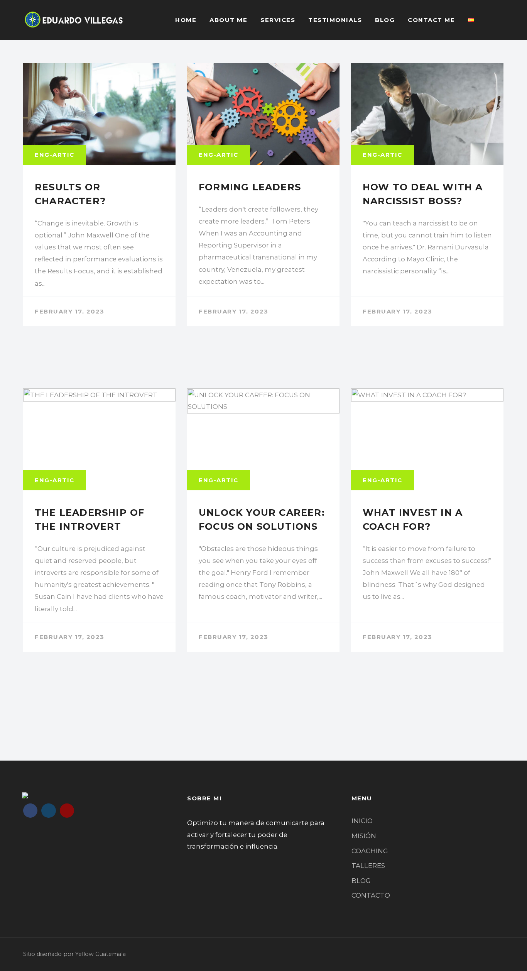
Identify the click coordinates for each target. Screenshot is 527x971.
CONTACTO (370, 895)
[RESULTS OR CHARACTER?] (99, 194)
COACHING (369, 851)
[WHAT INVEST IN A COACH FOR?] (427, 520)
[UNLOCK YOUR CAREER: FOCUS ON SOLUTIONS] (263, 520)
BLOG (385, 20)
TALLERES (368, 865)
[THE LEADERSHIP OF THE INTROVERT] (99, 520)
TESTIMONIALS (335, 20)
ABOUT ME (228, 20)
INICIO (362, 821)
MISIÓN (363, 836)
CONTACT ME (431, 20)
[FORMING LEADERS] (263, 194)
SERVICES (277, 20)
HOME (185, 20)
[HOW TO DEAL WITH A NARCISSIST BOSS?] (427, 194)
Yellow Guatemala (100, 954)
